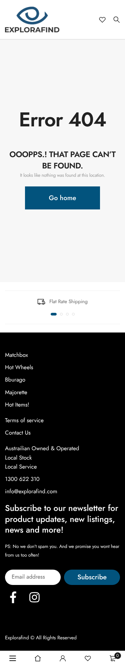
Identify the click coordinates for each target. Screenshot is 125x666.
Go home (62, 198)
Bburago (15, 380)
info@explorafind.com (31, 492)
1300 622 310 (22, 479)
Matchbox (16, 355)
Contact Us (18, 433)
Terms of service (24, 421)
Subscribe (92, 577)
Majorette (16, 392)
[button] (53, 314)
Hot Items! (17, 405)
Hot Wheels (19, 368)
